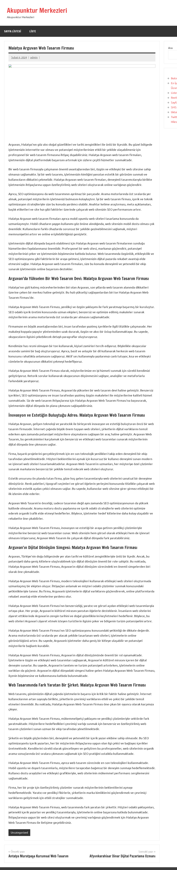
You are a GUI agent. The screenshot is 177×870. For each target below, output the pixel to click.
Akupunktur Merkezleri (37, 10)
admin (34, 57)
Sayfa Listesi (12, 31)
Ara (170, 47)
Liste (32, 31)
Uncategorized (19, 832)
